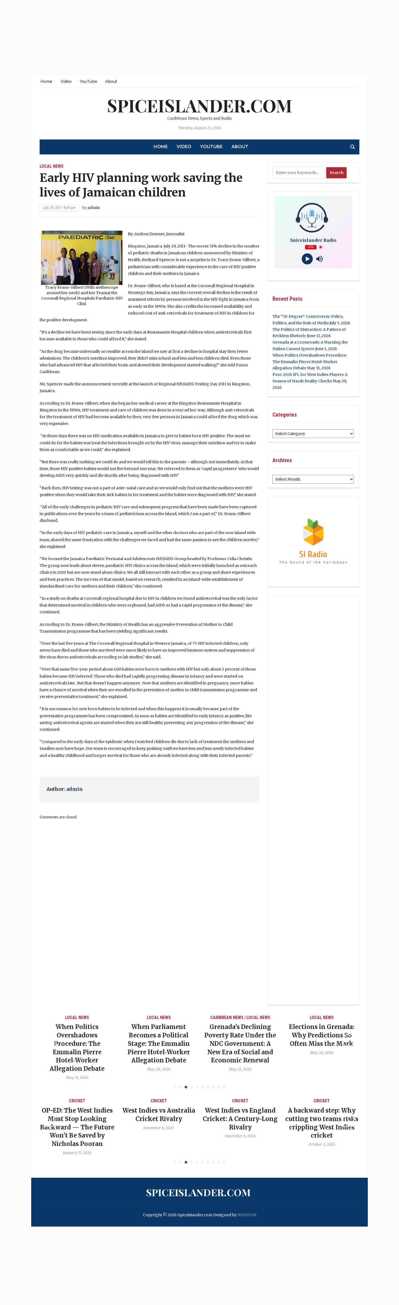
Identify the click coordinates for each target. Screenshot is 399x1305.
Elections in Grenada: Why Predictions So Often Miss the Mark (265, 1035)
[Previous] (50, 1040)
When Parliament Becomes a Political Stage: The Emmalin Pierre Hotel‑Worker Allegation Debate (102, 1043)
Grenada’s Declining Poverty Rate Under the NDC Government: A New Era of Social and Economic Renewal (184, 1043)
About (111, 81)
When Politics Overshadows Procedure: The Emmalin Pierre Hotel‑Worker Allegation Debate (310, 362)
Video (66, 81)
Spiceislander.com (199, 105)
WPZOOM (246, 1214)
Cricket (106, 1100)
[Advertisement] (163, 38)
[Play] (307, 259)
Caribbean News (170, 1017)
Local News (52, 166)
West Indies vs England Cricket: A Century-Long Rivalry (187, 1119)
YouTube (88, 81)
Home (46, 81)
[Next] (348, 1040)
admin (94, 207)
